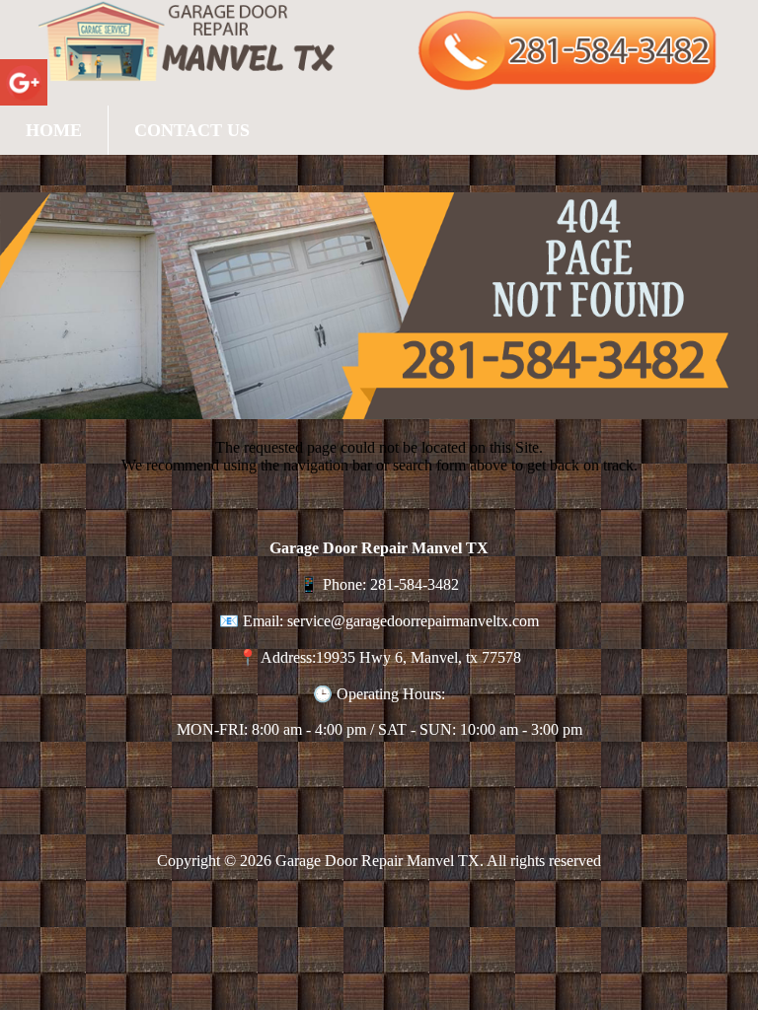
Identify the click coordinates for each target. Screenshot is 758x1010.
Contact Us (192, 130)
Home (54, 130)
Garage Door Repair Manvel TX (377, 860)
